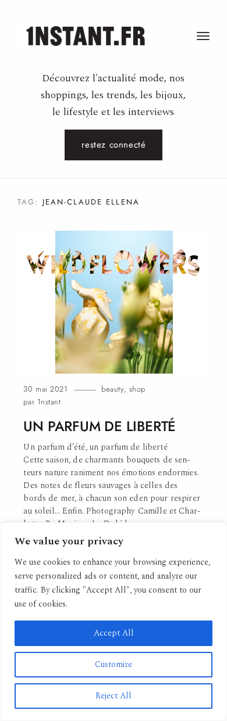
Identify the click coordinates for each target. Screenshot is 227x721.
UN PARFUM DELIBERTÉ (99, 426)
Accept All (114, 633)
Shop (137, 388)
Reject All (113, 696)
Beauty (112, 388)
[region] (113, 621)
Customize (113, 664)
